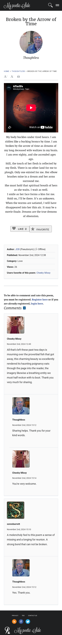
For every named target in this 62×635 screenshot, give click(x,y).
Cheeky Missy (43, 272)
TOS (23, 615)
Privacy (15, 615)
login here (37, 303)
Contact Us (32, 615)
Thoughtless (18, 71)
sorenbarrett (13, 524)
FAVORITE (42, 229)
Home (6, 71)
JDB (17, 249)
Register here (40, 299)
